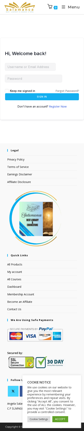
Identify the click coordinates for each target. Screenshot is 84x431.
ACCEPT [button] (60, 419)
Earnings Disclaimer (19, 174)
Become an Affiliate (19, 302)
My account (14, 272)
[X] (13, 391)
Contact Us (14, 309)
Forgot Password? (67, 91)
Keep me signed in (22, 90)
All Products (14, 264)
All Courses (14, 279)
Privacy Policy (15, 159)
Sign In (42, 96)
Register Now (58, 106)
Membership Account (20, 294)
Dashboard (14, 287)
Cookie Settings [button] (39, 419)
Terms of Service (18, 167)
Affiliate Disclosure (19, 182)
